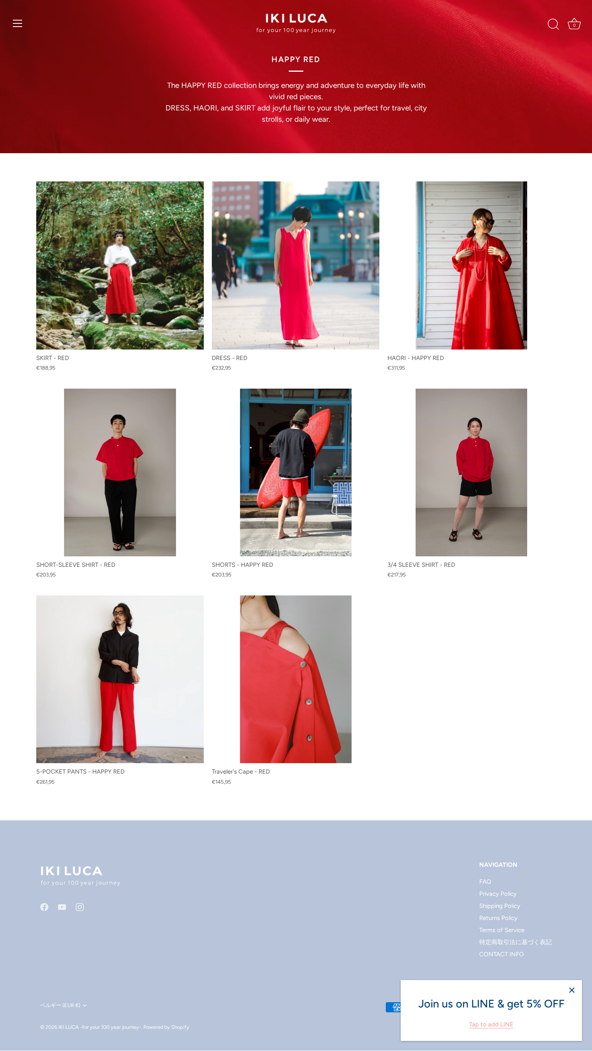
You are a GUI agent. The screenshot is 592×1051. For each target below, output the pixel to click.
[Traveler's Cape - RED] (295, 679)
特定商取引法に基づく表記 (515, 942)
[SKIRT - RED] (120, 265)
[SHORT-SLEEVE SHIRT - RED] (120, 472)
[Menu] (18, 23)
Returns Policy (498, 918)
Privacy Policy (498, 893)
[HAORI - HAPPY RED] (471, 265)
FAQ (485, 881)
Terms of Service (501, 930)
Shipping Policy (499, 905)
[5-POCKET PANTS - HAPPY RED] (120, 679)
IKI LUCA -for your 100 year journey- (99, 1027)
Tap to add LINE (491, 1024)
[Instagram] (80, 906)
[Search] (553, 24)
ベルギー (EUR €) (60, 1005)
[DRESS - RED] (295, 265)
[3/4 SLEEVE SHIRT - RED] (471, 472)
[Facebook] (44, 906)
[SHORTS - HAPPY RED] (295, 472)
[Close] (572, 990)
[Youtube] (62, 906)
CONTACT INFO (501, 954)
